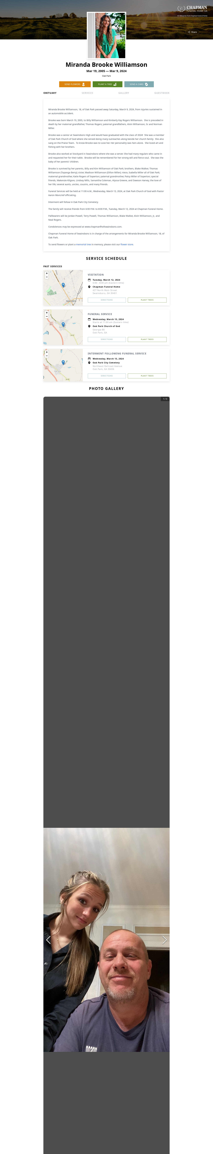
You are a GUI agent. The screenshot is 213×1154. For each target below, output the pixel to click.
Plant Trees (147, 300)
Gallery (123, 92)
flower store (127, 244)
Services (87, 92)
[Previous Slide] (48, 939)
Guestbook (162, 92)
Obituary (49, 92)
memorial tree (83, 244)
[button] (63, 285)
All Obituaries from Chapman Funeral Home (192, 16)
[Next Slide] (165, 939)
